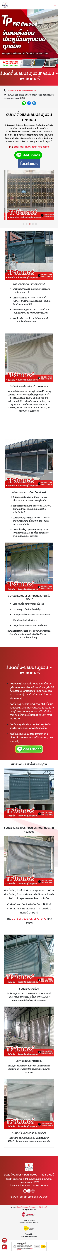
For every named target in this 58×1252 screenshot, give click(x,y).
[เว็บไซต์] (34, 103)
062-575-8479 (29, 90)
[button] (27, 64)
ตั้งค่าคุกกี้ (37, 1246)
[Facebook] (29, 103)
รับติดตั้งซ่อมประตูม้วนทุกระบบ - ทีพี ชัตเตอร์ (32, 1207)
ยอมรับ (43, 1246)
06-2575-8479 (37, 919)
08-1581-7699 (20, 919)
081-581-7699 (14, 90)
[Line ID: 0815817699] (24, 103)
